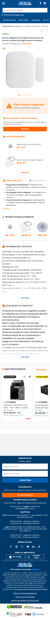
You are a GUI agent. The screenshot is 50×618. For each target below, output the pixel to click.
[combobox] (25, 10)
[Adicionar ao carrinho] (29, 377)
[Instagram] (16, 546)
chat (26, 506)
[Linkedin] (33, 546)
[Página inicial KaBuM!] (25, 3)
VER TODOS (41, 370)
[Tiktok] (39, 546)
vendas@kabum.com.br (25, 508)
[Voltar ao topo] (25, 565)
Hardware (36, 20)
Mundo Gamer (9, 20)
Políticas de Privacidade (25, 597)
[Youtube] (28, 546)
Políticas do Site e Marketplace (25, 593)
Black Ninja (23, 20)
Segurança (19, 26)
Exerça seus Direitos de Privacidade (25, 601)
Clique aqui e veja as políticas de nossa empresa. (30, 589)
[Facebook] (11, 546)
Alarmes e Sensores (33, 26)
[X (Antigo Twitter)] (22, 546)
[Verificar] (14, 607)
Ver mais (25, 172)
